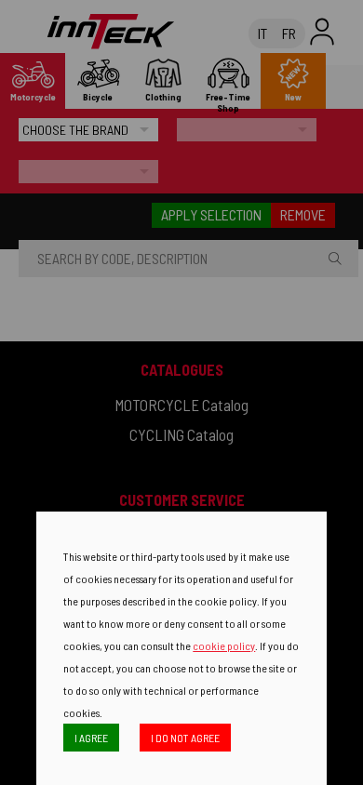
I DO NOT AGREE (185, 737)
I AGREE (91, 737)
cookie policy (224, 645)
